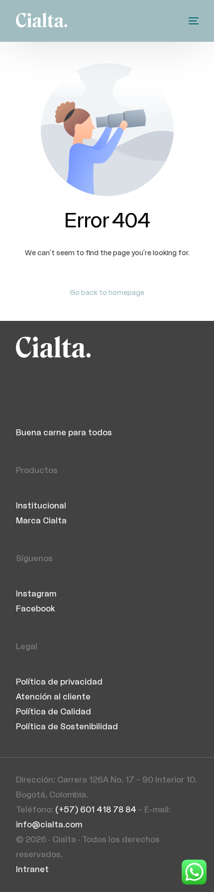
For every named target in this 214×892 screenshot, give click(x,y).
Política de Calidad (53, 712)
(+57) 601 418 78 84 (95, 810)
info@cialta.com (49, 825)
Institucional (41, 506)
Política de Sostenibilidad (67, 727)
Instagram (36, 594)
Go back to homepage (107, 293)
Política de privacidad (59, 682)
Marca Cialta (41, 521)
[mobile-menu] (193, 21)
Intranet (32, 870)
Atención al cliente (53, 697)
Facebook (35, 609)
